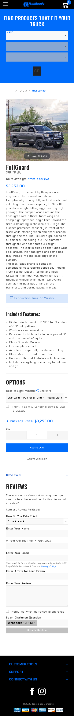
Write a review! (38, 179)
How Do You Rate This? (21, 516)
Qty (8, 429)
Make (10, 32)
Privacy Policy (48, 566)
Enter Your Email (17, 553)
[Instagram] (42, 691)
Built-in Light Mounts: (28, 390)
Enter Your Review (18, 583)
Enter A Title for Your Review (25, 571)
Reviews (13, 475)
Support (16, 672)
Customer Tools (23, 664)
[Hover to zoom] (37, 129)
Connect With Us (23, 679)
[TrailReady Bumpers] (34, 4)
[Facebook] (32, 691)
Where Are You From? (28, 540)
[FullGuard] (37, 129)
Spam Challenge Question (23, 617)
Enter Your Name (17, 528)
